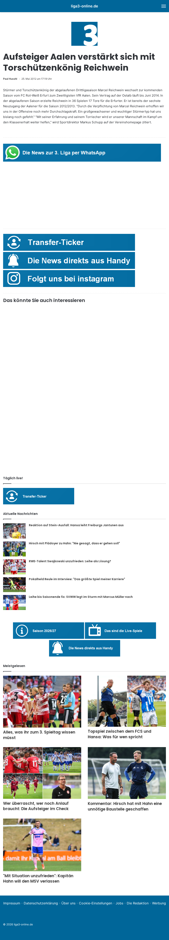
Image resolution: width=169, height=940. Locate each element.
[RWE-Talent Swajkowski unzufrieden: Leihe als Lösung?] (14, 566)
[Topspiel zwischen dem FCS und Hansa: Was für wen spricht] (127, 701)
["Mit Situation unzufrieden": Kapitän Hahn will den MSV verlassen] (42, 845)
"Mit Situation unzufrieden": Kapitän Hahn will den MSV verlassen (38, 878)
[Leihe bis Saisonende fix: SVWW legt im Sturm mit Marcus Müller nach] (14, 602)
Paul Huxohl (10, 78)
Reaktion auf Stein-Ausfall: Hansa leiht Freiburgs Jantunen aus (76, 525)
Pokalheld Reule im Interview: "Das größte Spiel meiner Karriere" (77, 579)
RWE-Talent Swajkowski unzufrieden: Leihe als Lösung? (70, 561)
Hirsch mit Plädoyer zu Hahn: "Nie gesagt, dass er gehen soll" (74, 543)
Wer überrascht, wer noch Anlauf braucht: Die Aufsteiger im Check (36, 806)
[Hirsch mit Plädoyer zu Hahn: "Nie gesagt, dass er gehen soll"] (14, 548)
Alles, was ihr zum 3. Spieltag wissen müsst (39, 735)
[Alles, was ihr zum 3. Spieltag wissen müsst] (42, 702)
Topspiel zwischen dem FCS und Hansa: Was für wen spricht (119, 734)
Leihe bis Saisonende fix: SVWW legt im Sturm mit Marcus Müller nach (81, 597)
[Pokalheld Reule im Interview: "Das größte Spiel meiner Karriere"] (14, 584)
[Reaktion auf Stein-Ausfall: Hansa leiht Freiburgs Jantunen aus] (14, 531)
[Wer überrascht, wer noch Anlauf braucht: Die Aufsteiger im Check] (42, 773)
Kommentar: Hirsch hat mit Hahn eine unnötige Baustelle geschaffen (125, 806)
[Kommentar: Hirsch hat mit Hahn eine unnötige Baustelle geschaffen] (127, 773)
